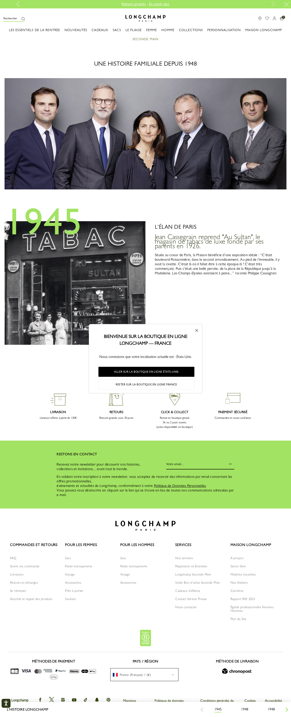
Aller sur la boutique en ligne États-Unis (146, 371)
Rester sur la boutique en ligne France (146, 384)
